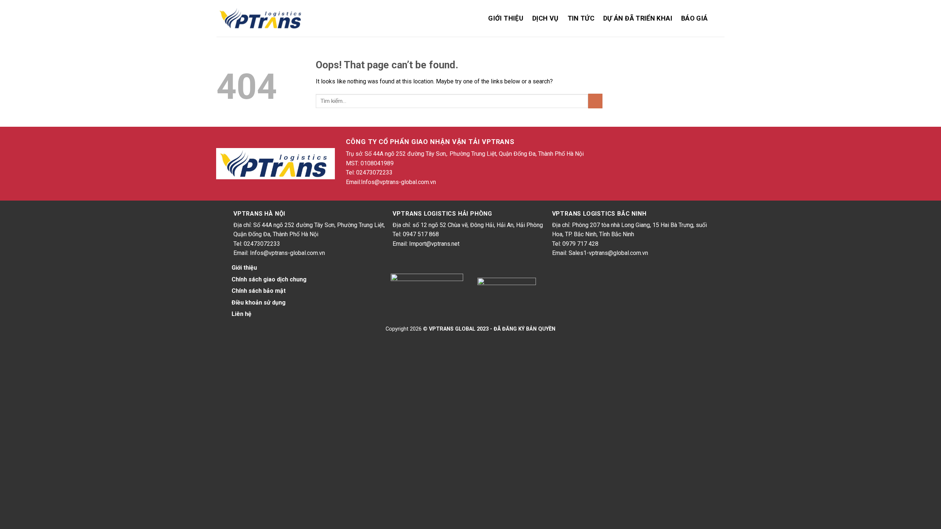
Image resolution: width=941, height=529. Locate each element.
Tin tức (581, 18)
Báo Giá (694, 18)
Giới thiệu (505, 18)
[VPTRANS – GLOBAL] (262, 18)
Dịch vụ (545, 18)
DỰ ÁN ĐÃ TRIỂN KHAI (637, 18)
